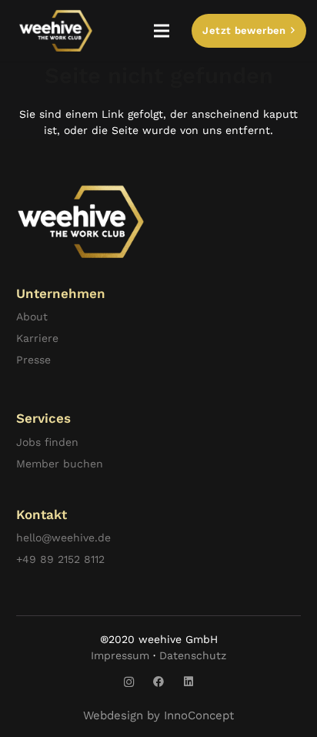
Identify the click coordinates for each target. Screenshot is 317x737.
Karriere (37, 338)
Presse (33, 359)
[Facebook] (158, 681)
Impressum (120, 655)
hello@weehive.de (63, 537)
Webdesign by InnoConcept (158, 715)
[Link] (56, 31)
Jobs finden (47, 442)
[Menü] (161, 31)
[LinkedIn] (188, 681)
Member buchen (59, 463)
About (32, 316)
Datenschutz (192, 655)
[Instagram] (128, 681)
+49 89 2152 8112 (60, 559)
